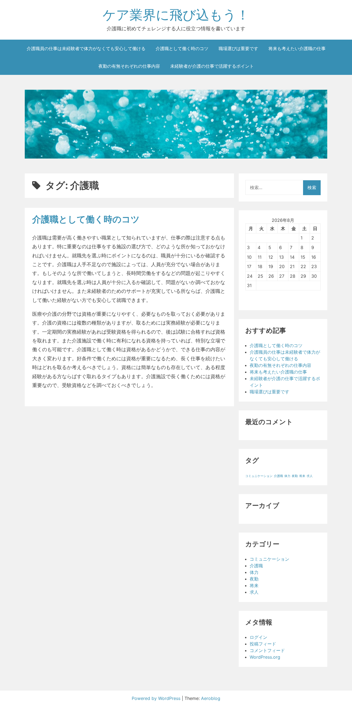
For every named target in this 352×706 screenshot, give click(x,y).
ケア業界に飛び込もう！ (176, 15)
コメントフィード (267, 650)
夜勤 (295, 476)
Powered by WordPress (157, 698)
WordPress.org (265, 657)
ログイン (258, 637)
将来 (302, 476)
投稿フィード (263, 644)
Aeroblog (210, 698)
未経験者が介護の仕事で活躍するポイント (212, 66)
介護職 (278, 476)
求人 (310, 476)
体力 (287, 476)
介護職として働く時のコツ (182, 48)
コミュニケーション (259, 476)
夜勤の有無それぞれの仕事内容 (129, 66)
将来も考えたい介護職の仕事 (297, 48)
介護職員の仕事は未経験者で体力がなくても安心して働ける (86, 48)
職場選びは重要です (238, 48)
